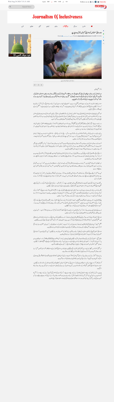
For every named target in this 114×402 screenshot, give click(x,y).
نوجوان (47, 26)
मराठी (59, 2)
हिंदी (48, 2)
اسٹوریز (83, 26)
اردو (51, 2)
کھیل (40, 26)
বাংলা (67, 2)
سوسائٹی (75, 26)
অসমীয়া (55, 2)
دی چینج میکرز (65, 26)
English (44, 2)
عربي (63, 2)
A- (41, 85)
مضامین (31, 26)
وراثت (56, 26)
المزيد (22, 27)
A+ (35, 85)
